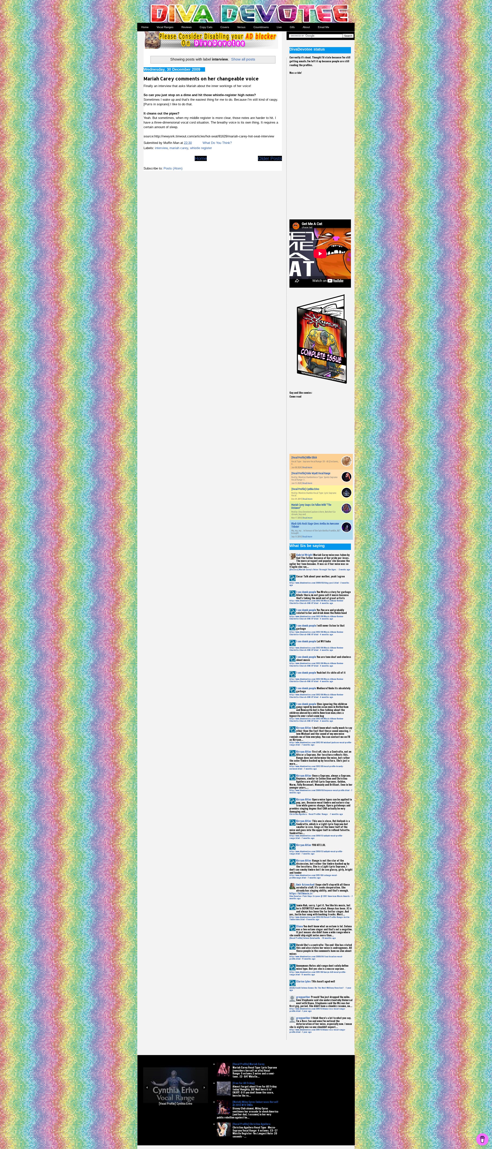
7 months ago (308, 744)
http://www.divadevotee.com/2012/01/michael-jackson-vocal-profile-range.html (320, 743)
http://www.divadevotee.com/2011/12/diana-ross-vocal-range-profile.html (317, 1009)
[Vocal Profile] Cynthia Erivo (305, 489)
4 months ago (326, 603)
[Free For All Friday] (244, 1083)
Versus (241, 27)
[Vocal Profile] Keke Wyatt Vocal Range (310, 473)
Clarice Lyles (303, 981)
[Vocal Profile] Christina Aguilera (251, 1124)
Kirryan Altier (304, 728)
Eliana (299, 926)
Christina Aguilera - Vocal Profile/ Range (308, 814)
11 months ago (308, 958)
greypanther (303, 997)
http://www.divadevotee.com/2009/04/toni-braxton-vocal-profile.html (316, 957)
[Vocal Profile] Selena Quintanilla (304, 937)
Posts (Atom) (173, 168)
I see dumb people (306, 592)
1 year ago (307, 1011)
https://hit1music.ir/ (301, 893)
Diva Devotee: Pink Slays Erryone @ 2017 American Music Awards (319, 896)
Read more (307, 467)
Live (279, 27)
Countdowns (261, 27)
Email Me (323, 27)
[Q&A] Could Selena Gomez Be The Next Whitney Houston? (316, 987)
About (306, 27)
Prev (147, 1095)
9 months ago (312, 919)
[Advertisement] (318, 143)
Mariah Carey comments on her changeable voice (201, 78)
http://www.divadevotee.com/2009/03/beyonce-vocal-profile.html (319, 790)
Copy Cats (206, 27)
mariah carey (179, 148)
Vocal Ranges (165, 27)
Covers (224, 27)
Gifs (292, 27)
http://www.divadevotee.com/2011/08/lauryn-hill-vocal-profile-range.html (317, 973)
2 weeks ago (344, 569)
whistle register (201, 148)
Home (145, 27)
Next (204, 1095)
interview (161, 148)
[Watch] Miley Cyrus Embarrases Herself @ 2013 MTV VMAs (255, 1103)
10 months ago (329, 937)
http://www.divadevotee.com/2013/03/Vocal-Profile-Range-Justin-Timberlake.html (319, 918)
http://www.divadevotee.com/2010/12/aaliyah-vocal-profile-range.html (316, 836)
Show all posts (243, 59)
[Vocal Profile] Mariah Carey (248, 1064)
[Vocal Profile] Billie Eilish (304, 457)
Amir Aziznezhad (305, 884)
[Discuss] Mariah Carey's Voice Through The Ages (313, 569)
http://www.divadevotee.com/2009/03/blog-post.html (314, 582)
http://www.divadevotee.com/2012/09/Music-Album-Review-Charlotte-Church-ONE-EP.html (316, 601)
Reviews (186, 27)
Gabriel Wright (304, 555)
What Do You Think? (217, 143)
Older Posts (270, 158)
